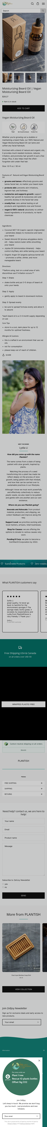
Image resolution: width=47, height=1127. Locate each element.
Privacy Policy (12, 1123)
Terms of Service (25, 1123)
